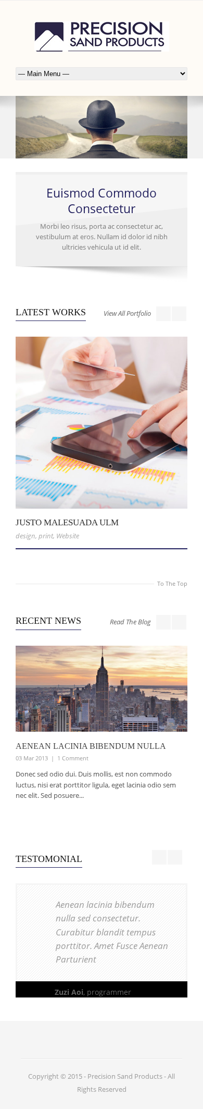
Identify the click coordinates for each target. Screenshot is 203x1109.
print (46, 535)
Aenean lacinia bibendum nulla (91, 746)
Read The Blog (130, 621)
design (25, 535)
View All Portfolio (127, 313)
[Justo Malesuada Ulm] (101, 423)
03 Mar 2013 (32, 758)
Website (67, 535)
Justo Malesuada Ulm (67, 522)
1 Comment (72, 758)
